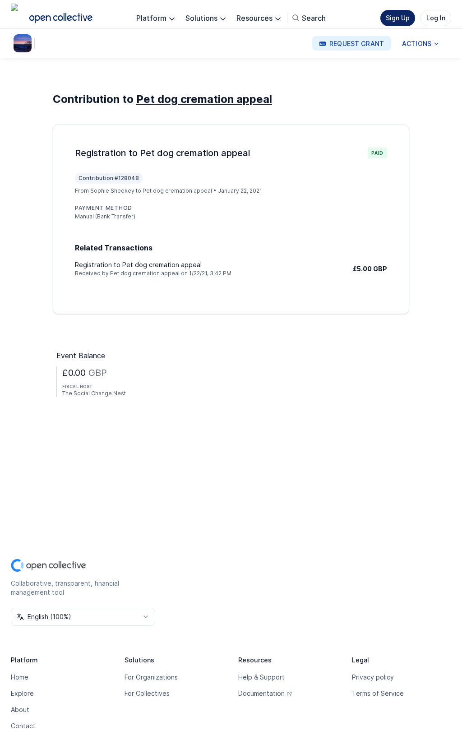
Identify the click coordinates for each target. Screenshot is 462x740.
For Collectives (147, 693)
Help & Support (261, 677)
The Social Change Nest (94, 393)
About (20, 709)
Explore (22, 693)
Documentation (261, 693)
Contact (23, 726)
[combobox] (83, 617)
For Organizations (151, 677)
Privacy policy (373, 677)
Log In (435, 18)
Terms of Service (378, 693)
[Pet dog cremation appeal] (24, 43)
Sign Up (398, 18)
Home (19, 677)
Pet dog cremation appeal (204, 99)
